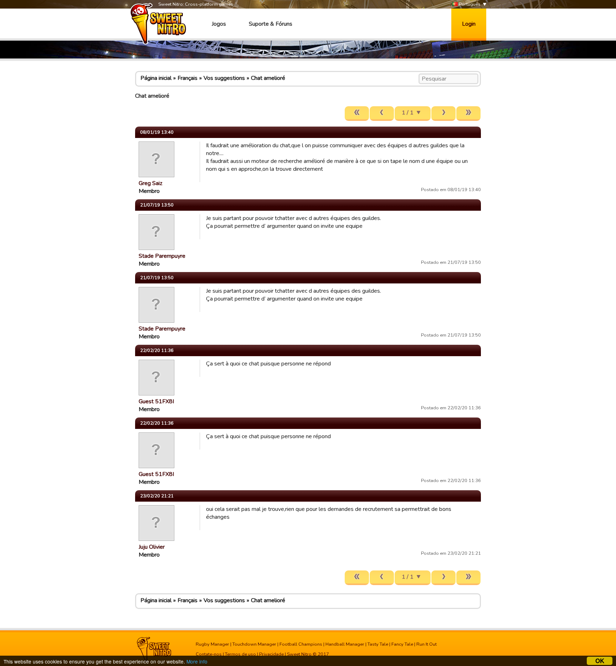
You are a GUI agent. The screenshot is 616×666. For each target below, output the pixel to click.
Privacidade (271, 654)
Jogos (219, 24)
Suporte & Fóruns (270, 24)
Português (469, 4)
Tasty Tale (378, 644)
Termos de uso (240, 654)
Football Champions (300, 644)
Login (469, 24)
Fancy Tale (402, 644)
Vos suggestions (224, 78)
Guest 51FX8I (156, 401)
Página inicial (155, 78)
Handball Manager (344, 644)
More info (196, 661)
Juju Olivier (152, 547)
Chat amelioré (268, 78)
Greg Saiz (150, 183)
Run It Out (426, 644)
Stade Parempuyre (162, 256)
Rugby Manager (212, 644)
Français (187, 78)
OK (599, 661)
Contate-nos (209, 654)
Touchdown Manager (254, 644)
